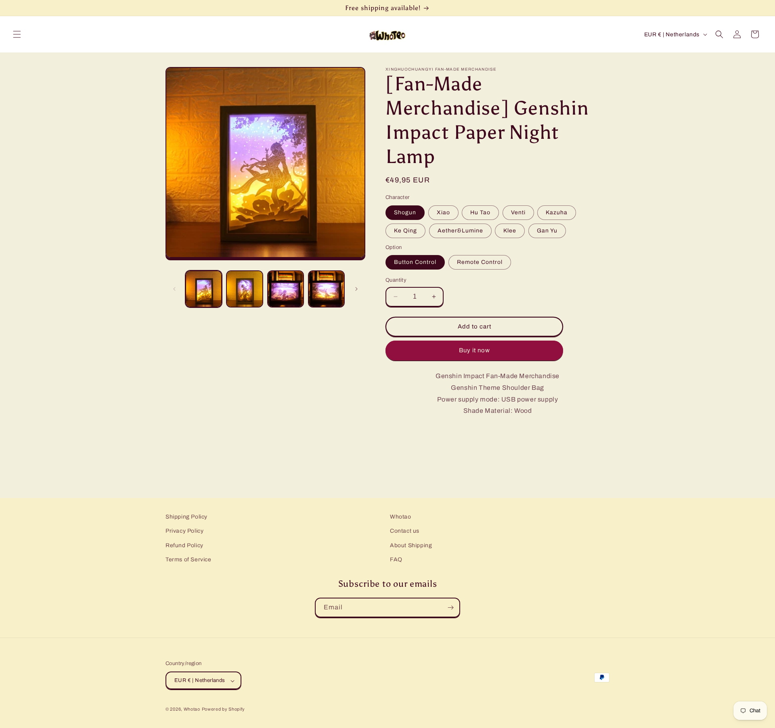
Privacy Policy (184, 531)
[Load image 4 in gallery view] (326, 288)
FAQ (396, 559)
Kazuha (557, 212)
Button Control (415, 262)
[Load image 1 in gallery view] (203, 288)
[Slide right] (356, 289)
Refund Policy (184, 545)
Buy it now (474, 350)
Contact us (404, 531)
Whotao (400, 517)
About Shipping (411, 545)
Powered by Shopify (223, 709)
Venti (518, 212)
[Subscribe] (450, 607)
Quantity (395, 280)
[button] (17, 34)
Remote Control (480, 262)
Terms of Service (188, 559)
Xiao (443, 212)
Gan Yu (547, 231)
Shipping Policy (186, 517)
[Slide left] (174, 289)
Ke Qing (405, 231)
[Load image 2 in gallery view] (244, 288)
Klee (509, 231)
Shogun (405, 212)
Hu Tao (480, 212)
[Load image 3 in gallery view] (285, 288)
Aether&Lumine (460, 231)
